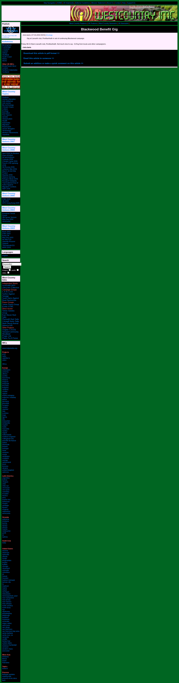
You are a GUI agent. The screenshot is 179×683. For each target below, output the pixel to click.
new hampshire (8, 598)
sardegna (6, 456)
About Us (110, 3)
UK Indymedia (68, 3)
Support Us (131, 3)
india (4, 543)
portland (5, 617)
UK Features (92, 23)
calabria (5, 390)
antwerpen (6, 370)
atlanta (4, 557)
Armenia (5, 657)
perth (4, 533)
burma (4, 523)
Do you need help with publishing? (9, 36)
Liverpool (5, 49)
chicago (5, 566)
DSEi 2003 (6, 234)
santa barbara (7, 633)
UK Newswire (123, 23)
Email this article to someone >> (38, 58)
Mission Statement (98, 3)
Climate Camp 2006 (9, 161)
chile (4, 484)
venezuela (6, 513)
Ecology (49, 35)
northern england (8, 437)
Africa (4, 364)
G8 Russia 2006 (8, 167)
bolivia (4, 480)
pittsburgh (6, 615)
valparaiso (6, 511)
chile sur (5, 486)
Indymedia (6, 123)
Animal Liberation (9, 99)
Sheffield (5, 55)
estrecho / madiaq (9, 397)
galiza (4, 399)
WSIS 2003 (6, 247)
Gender (5, 117)
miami (4, 590)
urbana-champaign (9, 645)
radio (4, 356)
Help (124, 3)
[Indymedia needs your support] (10, 88)
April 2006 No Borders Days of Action (10, 154)
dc (3, 574)
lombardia (6, 423)
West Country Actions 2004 (8, 209)
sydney (5, 537)
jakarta (4, 527)
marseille (5, 429)
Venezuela (6, 221)
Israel (4, 661)
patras (4, 443)
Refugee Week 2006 (10, 179)
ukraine (5, 468)
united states (7, 643)
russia (4, 454)
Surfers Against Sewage (8, 295)
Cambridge (6, 47)
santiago (5, 505)
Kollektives (7, 41)
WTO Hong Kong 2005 (10, 203)
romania (5, 452)
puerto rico (6, 500)
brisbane (5, 521)
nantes (4, 431)
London (5, 51)
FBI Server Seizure (9, 217)
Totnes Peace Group (10, 304)
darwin (4, 525)
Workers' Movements (10, 133)
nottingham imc (8, 439)
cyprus (4, 393)
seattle (4, 639)
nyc (3, 610)
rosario (5, 503)
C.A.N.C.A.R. (7, 292)
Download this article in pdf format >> (41, 53)
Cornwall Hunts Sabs (10, 321)
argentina (6, 478)
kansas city (6, 582)
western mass (7, 649)
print (4, 354)
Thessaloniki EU (8, 245)
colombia (5, 492)
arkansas (5, 553)
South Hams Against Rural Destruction (10, 299)
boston (4, 562)
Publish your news (11, 29)
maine (4, 588)
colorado (5, 570)
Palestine (5, 663)
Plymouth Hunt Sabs (10, 319)
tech (3, 680)
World (4, 61)
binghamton (6, 560)
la (3, 584)
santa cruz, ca (7, 635)
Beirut (4, 659)
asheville (5, 555)
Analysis (5, 97)
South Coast (7, 57)
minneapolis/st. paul (9, 596)
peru (4, 498)
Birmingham (6, 45)
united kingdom (8, 470)
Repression (6, 127)
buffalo (4, 564)
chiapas (5, 482)
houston (5, 578)
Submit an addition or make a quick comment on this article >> (53, 63)
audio (13, 270)
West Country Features (78, 23)
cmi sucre (6, 490)
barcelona (6, 378)
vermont (5, 647)
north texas (6, 608)
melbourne (6, 531)
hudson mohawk (8, 580)
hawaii (4, 576)
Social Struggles (8, 129)
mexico (5, 496)
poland (5, 447)
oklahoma (6, 612)
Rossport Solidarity (9, 181)
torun (4, 464)
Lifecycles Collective (10, 288)
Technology (6, 131)
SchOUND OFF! (8, 285)
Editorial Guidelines (82, 3)
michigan (5, 592)
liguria (4, 417)
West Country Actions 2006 (8, 149)
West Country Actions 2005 (8, 194)
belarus (5, 380)
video (4, 273)
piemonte (5, 445)
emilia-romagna (8, 395)
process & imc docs (9, 678)
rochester (5, 621)
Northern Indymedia (9, 70)
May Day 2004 (7, 219)
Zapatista (5, 135)
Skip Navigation (50, 3)
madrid (5, 425)
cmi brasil (6, 488)
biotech (5, 669)
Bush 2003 (6, 232)
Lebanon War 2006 (9, 169)
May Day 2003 (7, 238)
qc (3, 535)
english (5, 256)
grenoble (5, 403)
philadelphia (7, 614)
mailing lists (6, 676)
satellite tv (6, 358)
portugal (5, 448)
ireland (5, 407)
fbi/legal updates (8, 674)
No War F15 (6, 240)
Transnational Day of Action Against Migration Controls (10, 185)
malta (4, 427)
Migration (5, 125)
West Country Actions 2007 (8, 140)
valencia (5, 472)
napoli (4, 433)
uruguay (5, 509)
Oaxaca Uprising (8, 177)
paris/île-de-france (9, 441)
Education (6, 113)
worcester (6, 651)
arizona (5, 551)
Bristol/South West (9, 66)
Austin (4, 559)
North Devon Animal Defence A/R (10, 324)
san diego (6, 627)
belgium (5, 382)
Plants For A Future (10, 338)
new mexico (6, 602)
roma (4, 450)
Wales (4, 59)
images (5, 270)
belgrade (5, 384)
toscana (5, 466)
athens (4, 374)
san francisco (7, 629)
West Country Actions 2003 (8, 227)
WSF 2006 (6, 189)
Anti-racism (6, 103)
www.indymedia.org (9, 348)
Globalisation (7, 119)
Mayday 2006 (7, 175)
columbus (6, 572)
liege (4, 415)
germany (5, 401)
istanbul (5, 409)
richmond (5, 619)
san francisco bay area (10, 631)
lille (3, 419)
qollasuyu (6, 502)
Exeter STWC (7, 307)
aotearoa (5, 519)
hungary (5, 405)
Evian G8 (5, 236)
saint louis (6, 625)
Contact (118, 3)
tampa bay (6, 641)
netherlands (6, 435)
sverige (5, 460)
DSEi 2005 (6, 199)
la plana (5, 413)
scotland (5, 458)
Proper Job (6, 336)
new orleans (7, 604)
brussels (5, 386)
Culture (5, 109)
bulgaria (5, 388)
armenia (5, 372)
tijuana (4, 507)
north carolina (7, 606)
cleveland (6, 568)
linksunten (6, 421)
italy (3, 411)
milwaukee (6, 594)
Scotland (5, 72)
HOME (59, 3)
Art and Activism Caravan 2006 (8, 158)
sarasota (5, 637)
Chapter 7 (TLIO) (9, 330)
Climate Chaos (8, 107)
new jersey (6, 600)
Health (4, 121)
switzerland (6, 462)
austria (4, 376)
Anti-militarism (7, 101)
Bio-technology (8, 105)
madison (5, 586)
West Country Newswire (108, 23)
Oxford (4, 53)
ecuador (5, 494)
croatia (4, 392)
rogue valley (7, 623)
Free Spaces (7, 115)
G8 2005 (5, 201)
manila (4, 529)
